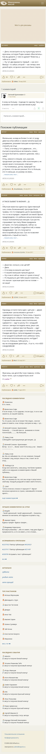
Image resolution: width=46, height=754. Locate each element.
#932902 (28, 545)
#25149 (27, 549)
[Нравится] (3, 77)
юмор (36, 45)
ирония (22, 367)
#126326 (4, 195)
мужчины (41, 132)
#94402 (4, 259)
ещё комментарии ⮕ (10, 498)
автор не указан (8, 71)
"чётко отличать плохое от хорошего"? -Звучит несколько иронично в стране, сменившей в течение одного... (22, 491)
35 (15, 248)
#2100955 (5, 45)
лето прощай (7, 582)
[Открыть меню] (42, 3)
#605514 (4, 367)
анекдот (41, 45)
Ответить (5, 108)
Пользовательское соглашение (14, 734)
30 (7, 77)
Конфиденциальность (12, 738)
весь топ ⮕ (6, 644)
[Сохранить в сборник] (11, 77)
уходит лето (7, 577)
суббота (5, 572)
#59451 (4, 304)
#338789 (5, 554)
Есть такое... (6, 404)
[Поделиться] (18, 77)
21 (7, 185)
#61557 (4, 132)
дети (35, 132)
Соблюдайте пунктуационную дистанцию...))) (19, 440)
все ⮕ (4, 559)
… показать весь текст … (10, 174)
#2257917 (5, 549)
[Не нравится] (43, 108)
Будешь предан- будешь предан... (14, 522)
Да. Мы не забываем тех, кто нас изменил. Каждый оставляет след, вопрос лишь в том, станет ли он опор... (21, 458)
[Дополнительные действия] (24, 77)
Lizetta (6, 379)
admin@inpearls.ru (19, 747)
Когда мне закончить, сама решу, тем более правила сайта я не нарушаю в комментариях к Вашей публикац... (22, 470)
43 (7, 248)
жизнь (26, 195)
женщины (36, 195)
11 (7, 386)
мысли (43, 367)
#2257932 (5, 545)
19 (15, 185)
